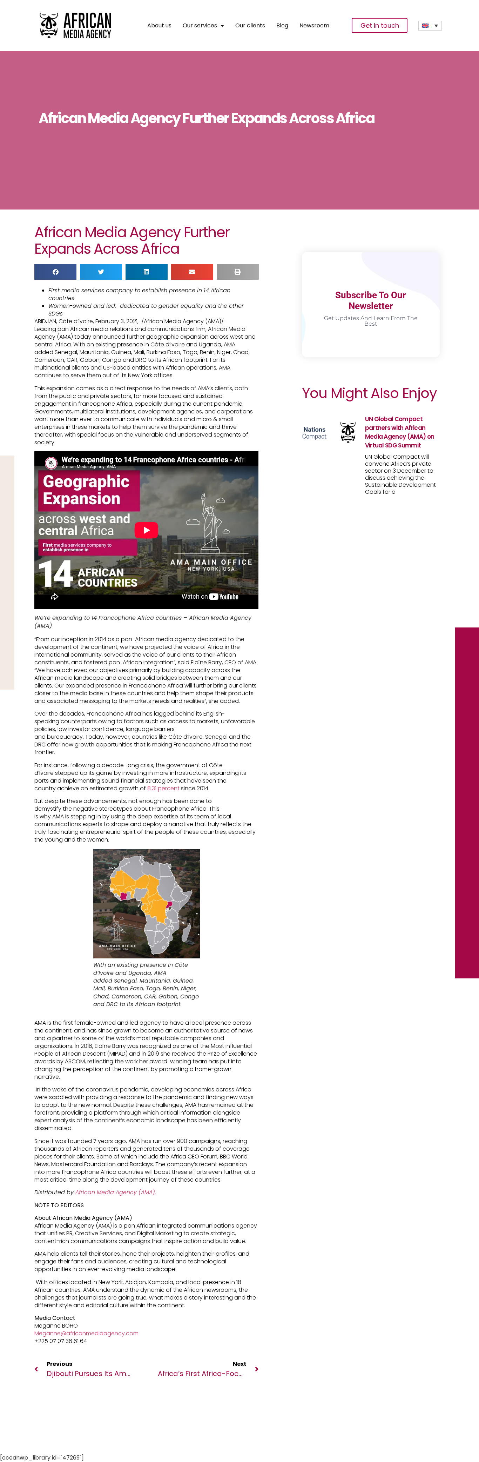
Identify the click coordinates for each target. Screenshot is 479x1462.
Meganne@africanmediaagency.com (86, 1333)
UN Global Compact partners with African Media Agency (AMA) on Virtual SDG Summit (399, 432)
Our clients (250, 25)
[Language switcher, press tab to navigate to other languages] (430, 26)
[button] (55, 272)
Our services (200, 25)
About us (159, 25)
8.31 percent (163, 788)
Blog (282, 25)
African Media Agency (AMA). (115, 1192)
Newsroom (314, 25)
